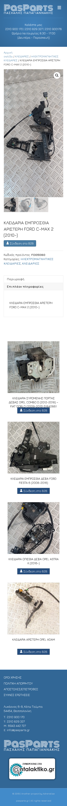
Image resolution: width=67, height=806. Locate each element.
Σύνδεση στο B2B (21, 243)
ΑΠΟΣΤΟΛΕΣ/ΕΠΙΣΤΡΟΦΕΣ (21, 689)
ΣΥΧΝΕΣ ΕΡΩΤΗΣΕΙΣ (17, 695)
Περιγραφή (15, 279)
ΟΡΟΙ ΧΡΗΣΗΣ (13, 677)
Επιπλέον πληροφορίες (25, 286)
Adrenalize (49, 793)
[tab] (33, 279)
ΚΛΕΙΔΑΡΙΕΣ (22, 56)
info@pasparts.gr (18, 730)
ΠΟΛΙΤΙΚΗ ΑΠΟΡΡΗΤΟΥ (18, 683)
